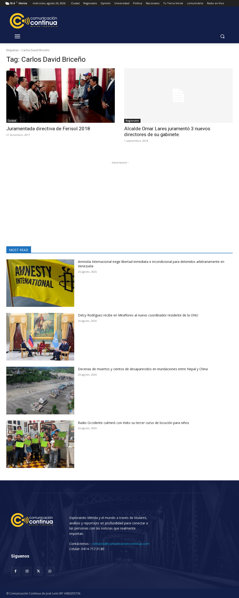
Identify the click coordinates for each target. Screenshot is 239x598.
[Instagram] (27, 571)
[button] (222, 36)
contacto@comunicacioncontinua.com (120, 543)
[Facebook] (15, 571)
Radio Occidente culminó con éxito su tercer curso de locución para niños (133, 422)
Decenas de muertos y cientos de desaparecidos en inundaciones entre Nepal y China (143, 369)
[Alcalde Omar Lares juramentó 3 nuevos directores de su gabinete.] (178, 95)
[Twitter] (38, 571)
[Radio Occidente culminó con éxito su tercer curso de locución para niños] (40, 444)
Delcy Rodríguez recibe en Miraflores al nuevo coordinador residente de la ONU (138, 315)
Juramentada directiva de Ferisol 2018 (48, 128)
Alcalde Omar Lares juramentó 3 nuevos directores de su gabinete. (167, 131)
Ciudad (12, 120)
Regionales (132, 120)
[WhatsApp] (50, 571)
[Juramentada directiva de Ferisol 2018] (60, 95)
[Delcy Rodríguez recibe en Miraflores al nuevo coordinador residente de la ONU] (40, 337)
